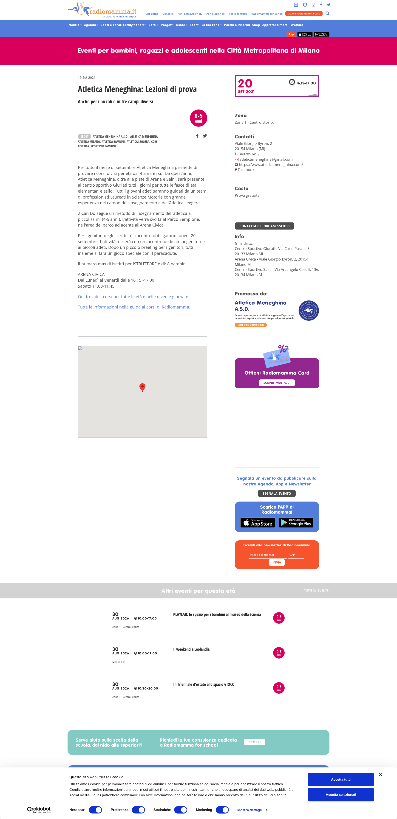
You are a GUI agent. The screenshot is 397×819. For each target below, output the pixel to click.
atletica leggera (138, 141)
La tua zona (211, 25)
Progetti (167, 25)
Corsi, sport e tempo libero (251, 324)
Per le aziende (215, 14)
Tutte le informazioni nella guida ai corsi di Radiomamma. (134, 307)
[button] (142, 387)
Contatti (167, 14)
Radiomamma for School (267, 14)
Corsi (152, 25)
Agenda (90, 25)
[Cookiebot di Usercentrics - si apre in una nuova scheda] (39, 810)
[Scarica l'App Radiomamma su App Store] (305, 34)
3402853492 (249, 154)
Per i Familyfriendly (190, 14)
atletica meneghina (144, 136)
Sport (84, 136)
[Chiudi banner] (380, 774)
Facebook (246, 169)
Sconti (194, 25)
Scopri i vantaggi (277, 383)
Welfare (297, 25)
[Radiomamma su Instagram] (313, 3)
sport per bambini (103, 146)
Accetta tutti (341, 779)
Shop (256, 25)
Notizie (74, 25)
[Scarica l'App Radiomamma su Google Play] (321, 34)
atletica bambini (113, 141)
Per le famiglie (238, 14)
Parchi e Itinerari (237, 25)
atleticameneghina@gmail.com (266, 159)
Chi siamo (151, 14)
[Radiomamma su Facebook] (321, 3)
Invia (277, 563)
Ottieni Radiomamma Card (304, 13)
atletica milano (89, 141)
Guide (181, 25)
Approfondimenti (275, 25)
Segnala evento (277, 493)
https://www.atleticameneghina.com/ (271, 164)
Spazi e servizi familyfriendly (123, 25)
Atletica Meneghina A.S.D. (110, 136)
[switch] (138, 809)
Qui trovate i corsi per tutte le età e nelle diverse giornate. (134, 296)
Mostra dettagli (249, 810)
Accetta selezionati (341, 795)
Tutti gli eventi (316, 591)
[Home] (102, 10)
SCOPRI (255, 742)
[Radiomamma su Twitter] (328, 3)
